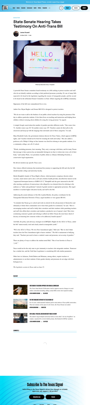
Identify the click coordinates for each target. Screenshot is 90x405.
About (14, 8)
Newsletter (45, 8)
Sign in (67, 8)
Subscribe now (36, 397)
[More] (49, 8)
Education (23, 8)
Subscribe (76, 8)
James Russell (24, 33)
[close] (87, 2)
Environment (29, 8)
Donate (84, 8)
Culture (18, 8)
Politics (39, 8)
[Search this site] (61, 8)
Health (35, 8)
